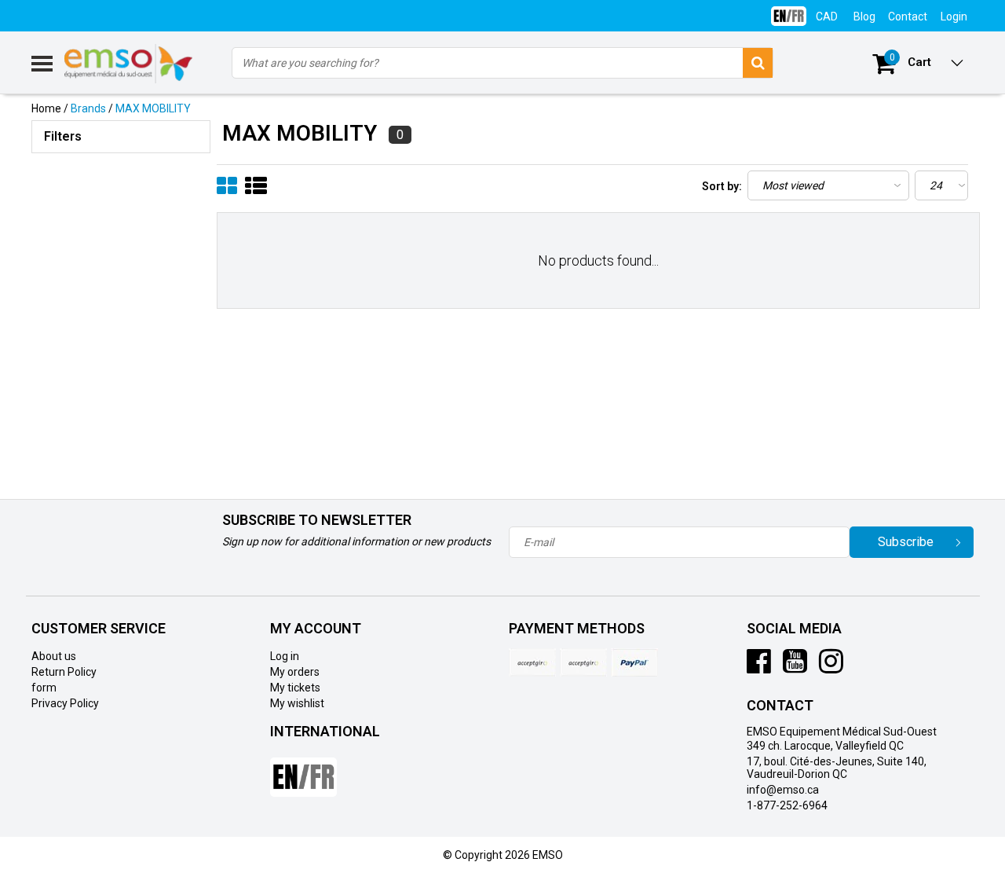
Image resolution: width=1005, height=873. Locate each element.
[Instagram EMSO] (831, 667)
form (44, 687)
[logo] (129, 63)
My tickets (295, 687)
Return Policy (64, 672)
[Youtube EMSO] (795, 667)
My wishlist (297, 703)
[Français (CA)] (788, 10)
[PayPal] (583, 662)
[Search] (758, 63)
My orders (295, 672)
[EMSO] (120, 228)
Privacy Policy (65, 703)
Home (46, 108)
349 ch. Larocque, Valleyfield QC (825, 745)
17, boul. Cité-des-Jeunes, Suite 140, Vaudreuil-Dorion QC (836, 767)
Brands (88, 108)
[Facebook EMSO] (759, 667)
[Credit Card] (532, 662)
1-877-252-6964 (787, 805)
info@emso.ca (783, 789)
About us (53, 656)
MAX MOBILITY (153, 108)
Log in (284, 656)
